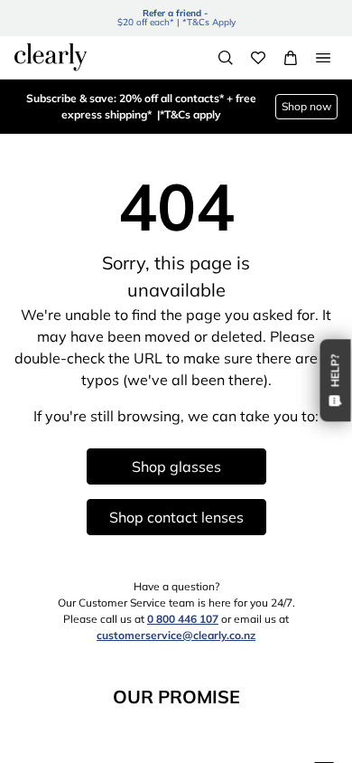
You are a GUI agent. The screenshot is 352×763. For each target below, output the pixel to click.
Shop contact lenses (176, 517)
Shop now (306, 106)
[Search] (225, 57)
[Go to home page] (50, 57)
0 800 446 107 (182, 619)
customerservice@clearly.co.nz (176, 635)
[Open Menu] (323, 57)
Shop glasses (176, 466)
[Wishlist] (258, 57)
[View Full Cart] (290, 57)
